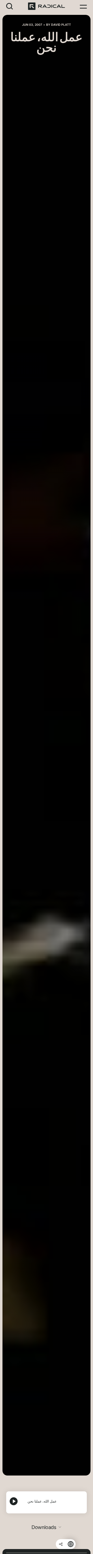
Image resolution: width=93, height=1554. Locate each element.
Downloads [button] (44, 1527)
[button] (9, 6)
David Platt (61, 24)
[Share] (60, 1544)
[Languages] (71, 1544)
